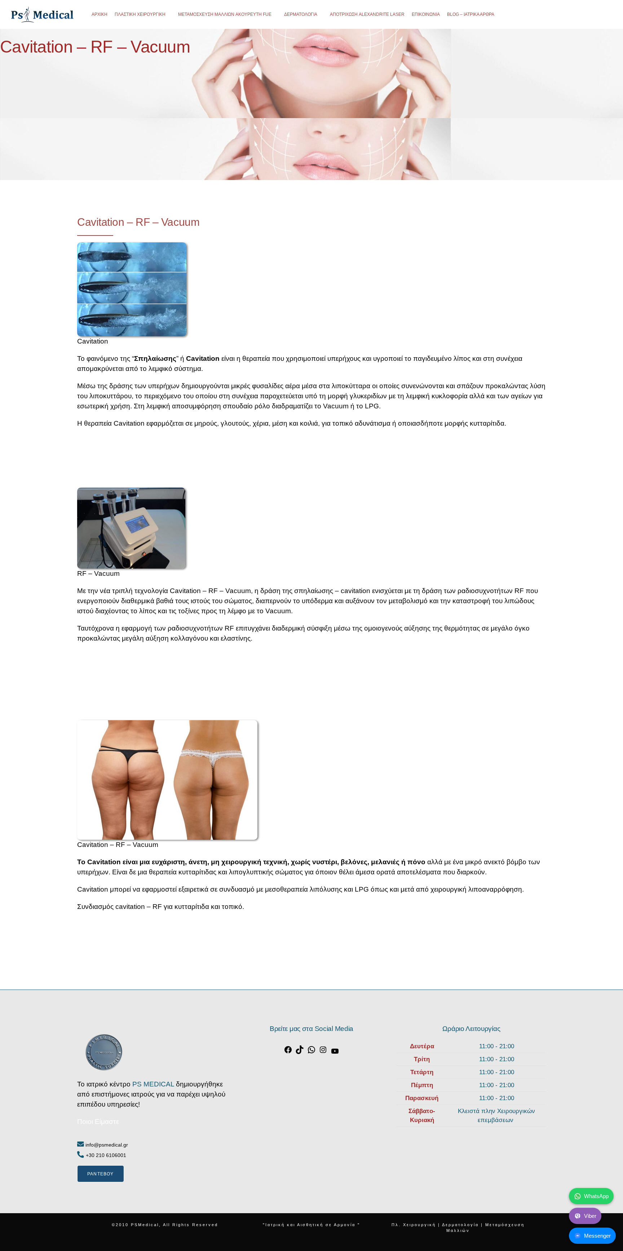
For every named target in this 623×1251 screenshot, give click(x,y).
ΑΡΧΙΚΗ (99, 14)
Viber (590, 1216)
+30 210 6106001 (106, 1155)
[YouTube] (335, 1053)
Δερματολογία (300, 14)
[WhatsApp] (311, 1051)
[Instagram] (323, 1051)
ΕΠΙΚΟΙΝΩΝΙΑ (426, 14)
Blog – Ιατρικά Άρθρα (470, 14)
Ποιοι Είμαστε (98, 1121)
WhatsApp (596, 1196)
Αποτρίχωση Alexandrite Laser (367, 14)
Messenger (597, 1236)
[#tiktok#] (299, 1051)
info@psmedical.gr (106, 1145)
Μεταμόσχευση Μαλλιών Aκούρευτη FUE (224, 14)
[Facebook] (288, 1051)
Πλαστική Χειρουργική (140, 14)
